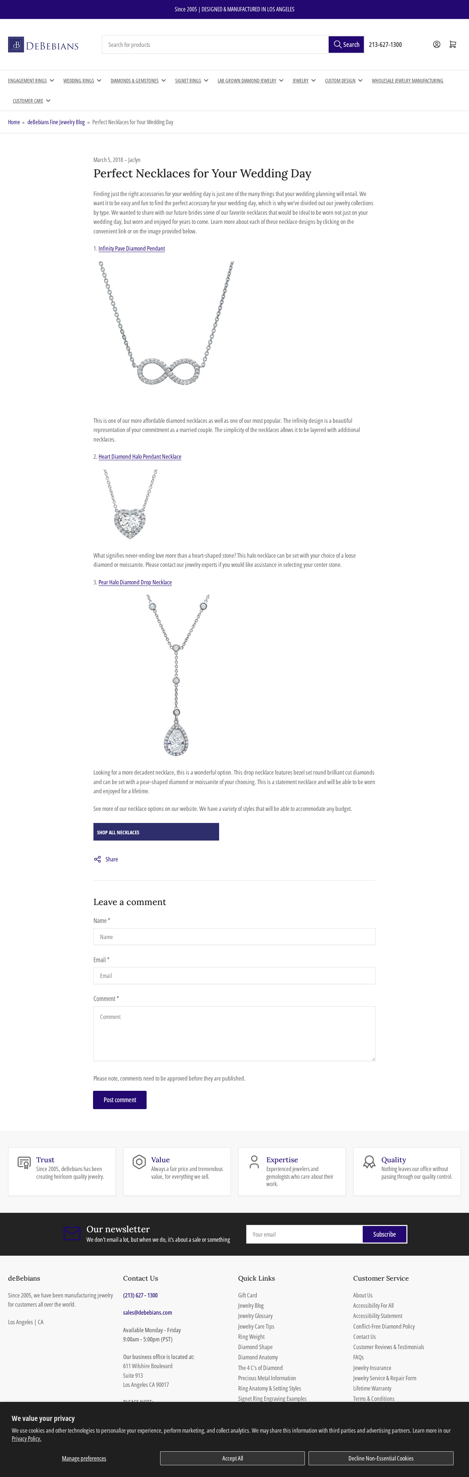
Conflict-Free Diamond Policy (384, 1326)
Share (112, 859)
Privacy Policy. (26, 1438)
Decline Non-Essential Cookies (381, 1458)
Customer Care (28, 100)
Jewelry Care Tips (256, 1326)
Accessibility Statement (377, 1315)
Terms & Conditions (374, 1398)
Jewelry (301, 80)
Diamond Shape (255, 1347)
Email (101, 959)
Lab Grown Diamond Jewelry (247, 80)
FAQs (358, 1357)
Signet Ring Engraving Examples (272, 1398)
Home (14, 122)
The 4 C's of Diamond (260, 1367)
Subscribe (384, 1234)
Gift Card (247, 1295)
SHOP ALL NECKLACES (118, 832)
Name (101, 920)
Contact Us (364, 1336)
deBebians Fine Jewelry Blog (56, 122)
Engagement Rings (27, 80)
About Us (363, 1295)
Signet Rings (188, 80)
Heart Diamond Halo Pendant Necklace (140, 456)
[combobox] (233, 44)
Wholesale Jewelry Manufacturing (407, 80)
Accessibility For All (373, 1305)
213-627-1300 (385, 44)
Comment (106, 998)
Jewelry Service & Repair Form (384, 1378)
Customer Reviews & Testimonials (388, 1347)
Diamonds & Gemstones (135, 80)
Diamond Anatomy (258, 1357)
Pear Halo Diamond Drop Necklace (135, 582)
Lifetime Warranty (372, 1388)
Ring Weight (251, 1336)
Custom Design (340, 80)
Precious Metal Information (267, 1378)
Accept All (232, 1458)
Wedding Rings (78, 80)
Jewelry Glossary (255, 1315)
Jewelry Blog (251, 1305)
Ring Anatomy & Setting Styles (269, 1388)
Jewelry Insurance (372, 1367)
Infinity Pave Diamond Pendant (132, 248)
